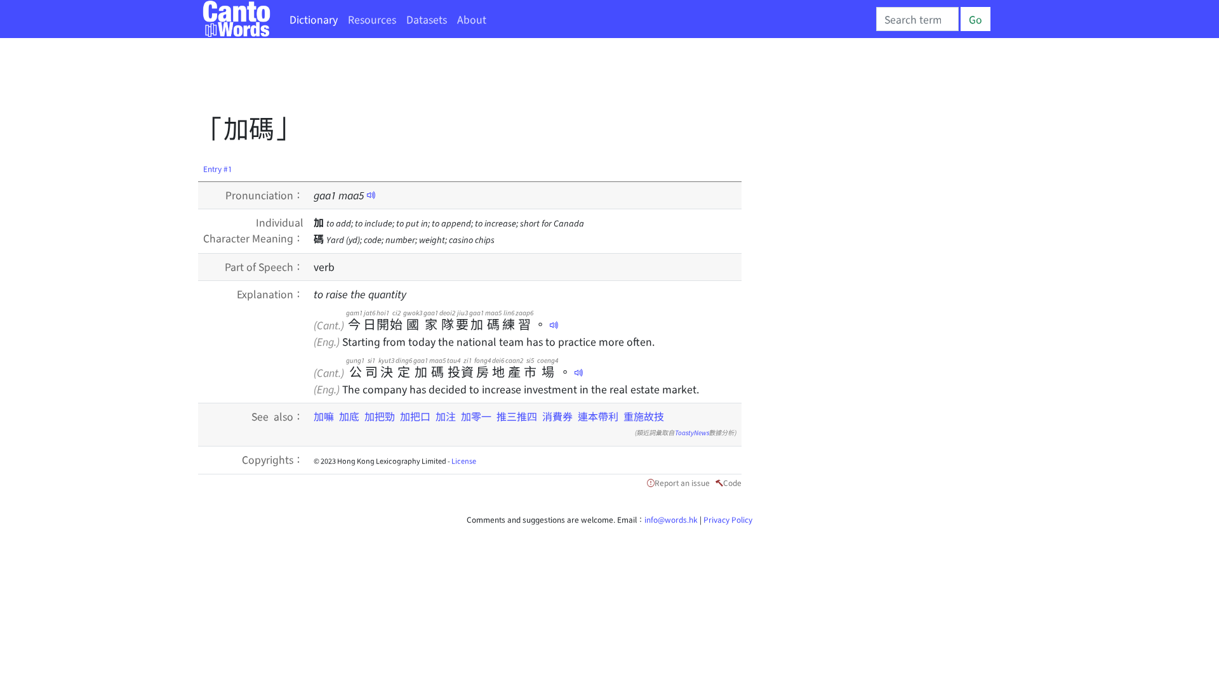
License (463, 460)
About (471, 19)
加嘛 (324, 416)
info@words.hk (671, 519)
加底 (349, 416)
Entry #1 (217, 168)
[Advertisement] (429, 79)
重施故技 (643, 416)
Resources (372, 19)
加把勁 (379, 416)
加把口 (415, 416)
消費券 (557, 416)
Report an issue (682, 482)
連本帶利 (598, 416)
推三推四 (516, 416)
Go (975, 19)
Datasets (426, 19)
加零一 (476, 416)
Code (732, 482)
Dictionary (314, 19)
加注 (446, 416)
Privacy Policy (727, 519)
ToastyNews (692, 432)
